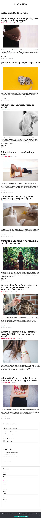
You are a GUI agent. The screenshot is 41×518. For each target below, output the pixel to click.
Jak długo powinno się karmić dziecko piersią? (10, 452)
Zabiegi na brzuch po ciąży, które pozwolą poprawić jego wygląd (17, 197)
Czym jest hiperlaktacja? (7, 461)
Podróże (4, 484)
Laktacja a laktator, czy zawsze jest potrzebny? (10, 456)
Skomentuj (9, 147)
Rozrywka (4, 493)
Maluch (4, 478)
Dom (3, 476)
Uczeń (4, 497)
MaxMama (20, 4)
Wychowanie (5, 499)
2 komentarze (10, 58)
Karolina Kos (5, 327)
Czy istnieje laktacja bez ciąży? (8, 441)
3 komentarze (10, 192)
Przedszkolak (5, 489)
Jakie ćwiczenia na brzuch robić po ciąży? (18, 153)
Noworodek (5, 482)
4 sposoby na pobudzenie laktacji (8, 434)
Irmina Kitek (4, 280)
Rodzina (4, 491)
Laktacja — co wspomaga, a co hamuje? (9, 454)
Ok (14, 516)
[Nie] (39, 515)
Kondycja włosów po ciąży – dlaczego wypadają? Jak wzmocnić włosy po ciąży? (19, 334)
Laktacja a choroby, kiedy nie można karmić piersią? (11, 458)
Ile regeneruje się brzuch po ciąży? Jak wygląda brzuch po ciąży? (19, 19)
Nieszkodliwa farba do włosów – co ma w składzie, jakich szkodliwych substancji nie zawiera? (20, 287)
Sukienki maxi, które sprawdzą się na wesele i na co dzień (19, 242)
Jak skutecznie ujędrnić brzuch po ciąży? (17, 106)
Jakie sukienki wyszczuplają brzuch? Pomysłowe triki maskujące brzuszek (19, 379)
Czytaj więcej (3, 56)
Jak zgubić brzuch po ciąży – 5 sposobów (20, 63)
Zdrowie (7, 291)
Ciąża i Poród (3, 22)
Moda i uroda (12, 22)
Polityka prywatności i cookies (22, 516)
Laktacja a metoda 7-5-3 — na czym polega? (10, 428)
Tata (3, 495)
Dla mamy (8, 22)
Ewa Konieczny (5, 58)
